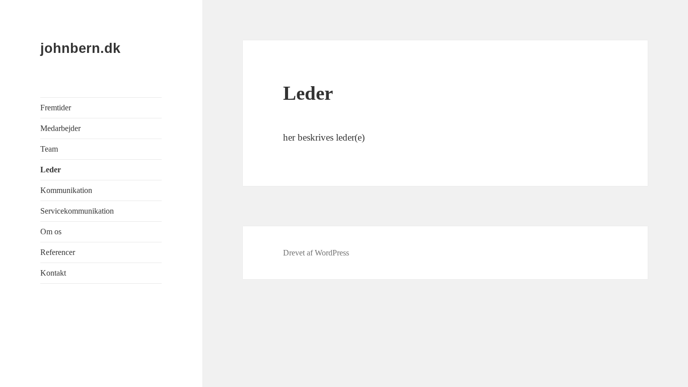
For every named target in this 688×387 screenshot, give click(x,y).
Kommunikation (66, 190)
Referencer (57, 252)
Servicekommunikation (77, 211)
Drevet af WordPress (316, 252)
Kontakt (53, 273)
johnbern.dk (80, 48)
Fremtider (55, 107)
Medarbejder (60, 128)
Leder (50, 169)
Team (49, 149)
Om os (50, 231)
